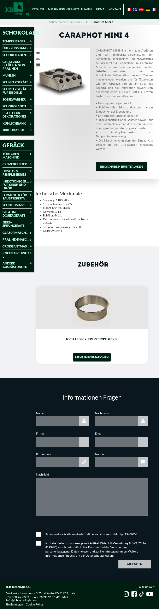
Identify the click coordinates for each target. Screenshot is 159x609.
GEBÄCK (13, 145)
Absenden (134, 564)
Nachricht (42, 474)
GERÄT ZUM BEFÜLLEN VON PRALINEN (13, 65)
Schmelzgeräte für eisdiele (66, 22)
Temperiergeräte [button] (16, 41)
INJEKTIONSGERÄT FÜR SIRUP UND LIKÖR (16, 185)
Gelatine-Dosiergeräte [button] (13, 213)
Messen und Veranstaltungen (70, 9)
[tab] (17, 42)
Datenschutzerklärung (100, 555)
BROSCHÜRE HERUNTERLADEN (121, 166)
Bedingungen (14, 604)
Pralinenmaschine (17, 239)
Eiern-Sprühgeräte (13, 224)
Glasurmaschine (16, 232)
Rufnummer (44, 454)
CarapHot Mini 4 (102, 22)
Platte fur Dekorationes (14, 114)
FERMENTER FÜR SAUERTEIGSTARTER (17, 196)
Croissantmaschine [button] (17, 246)
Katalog (38, 9)
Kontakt (114, 9)
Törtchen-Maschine (11, 155)
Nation (99, 454)
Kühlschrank (14, 123)
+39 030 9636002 (17, 597)
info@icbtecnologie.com (21, 600)
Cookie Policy (34, 604)
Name (40, 413)
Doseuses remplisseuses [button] (14, 172)
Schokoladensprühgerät (17, 106)
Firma (100, 9)
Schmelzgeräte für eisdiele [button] (15, 90)
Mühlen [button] (9, 75)
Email (98, 433)
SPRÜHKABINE (13, 130)
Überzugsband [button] (15, 48)
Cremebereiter (14, 164)
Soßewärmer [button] (14, 99)
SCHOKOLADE (21, 32)
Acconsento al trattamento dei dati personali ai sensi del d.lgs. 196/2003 (91, 534)
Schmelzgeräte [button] (15, 82)
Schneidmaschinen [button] (17, 205)
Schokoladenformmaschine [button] (17, 55)
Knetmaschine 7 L (15, 254)
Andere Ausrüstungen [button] (14, 265)
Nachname (102, 413)
